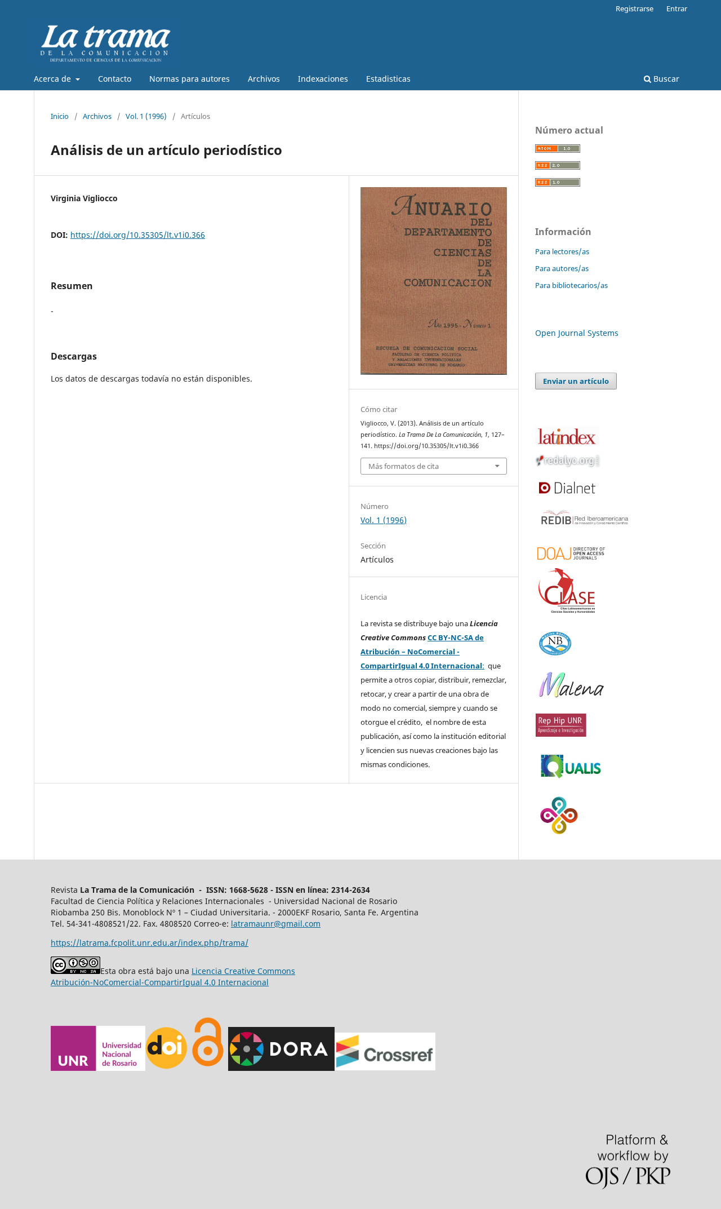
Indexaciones (323, 78)
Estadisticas (388, 78)
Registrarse (634, 8)
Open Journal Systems (576, 332)
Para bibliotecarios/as (571, 285)
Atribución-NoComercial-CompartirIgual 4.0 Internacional (160, 982)
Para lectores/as (562, 251)
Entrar (676, 8)
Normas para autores (189, 78)
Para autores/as (562, 268)
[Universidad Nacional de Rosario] (98, 1067)
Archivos (264, 78)
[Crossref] (385, 1067)
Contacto (114, 78)
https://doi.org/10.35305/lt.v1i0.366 (137, 234)
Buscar (665, 78)
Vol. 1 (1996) (146, 116)
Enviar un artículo (576, 381)
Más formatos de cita (403, 466)
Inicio (60, 116)
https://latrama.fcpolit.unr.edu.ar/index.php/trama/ (149, 942)
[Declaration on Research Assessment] (281, 1067)
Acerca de (53, 78)
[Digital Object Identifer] (167, 1067)
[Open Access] (207, 1067)
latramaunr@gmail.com (276, 923)
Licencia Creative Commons (243, 971)
